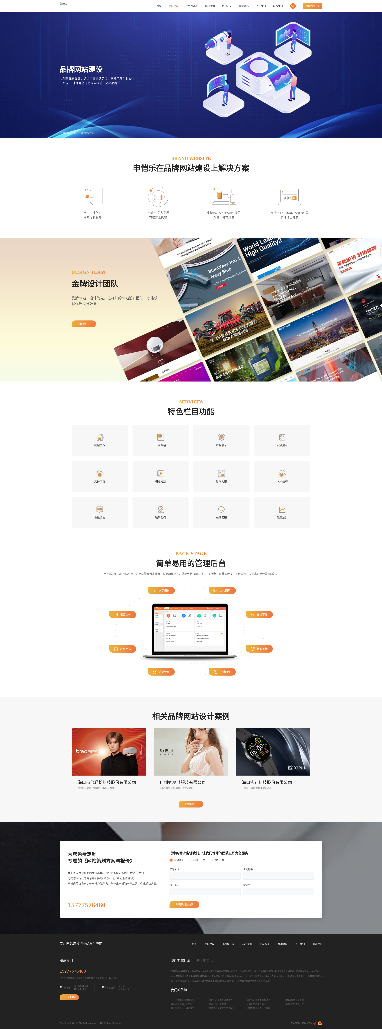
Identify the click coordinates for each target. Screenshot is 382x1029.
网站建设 (209, 944)
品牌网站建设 (87, 132)
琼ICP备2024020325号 (301, 1023)
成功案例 (247, 944)
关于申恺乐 (204, 960)
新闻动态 (282, 944)
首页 (75, 132)
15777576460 (73, 971)
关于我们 (300, 944)
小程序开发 (228, 944)
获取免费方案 (313, 6)
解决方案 (264, 944)
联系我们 (317, 944)
